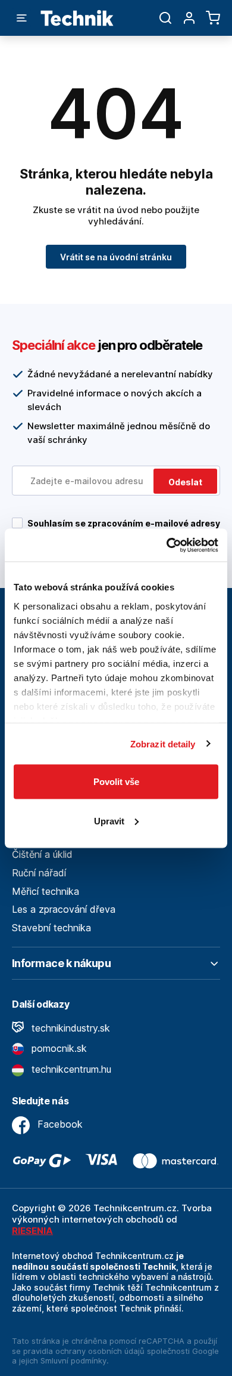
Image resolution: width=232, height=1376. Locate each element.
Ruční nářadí (39, 873)
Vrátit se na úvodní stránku (116, 257)
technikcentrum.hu (70, 1069)
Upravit (109, 820)
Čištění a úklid (42, 854)
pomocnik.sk (58, 1048)
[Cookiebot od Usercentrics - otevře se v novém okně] (166, 545)
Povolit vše (116, 782)
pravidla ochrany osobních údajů (84, 1351)
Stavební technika (51, 928)
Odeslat (185, 482)
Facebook (59, 1124)
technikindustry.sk (69, 1028)
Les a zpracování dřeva (63, 909)
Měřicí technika (45, 891)
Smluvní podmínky (73, 1360)
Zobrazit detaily (163, 743)
